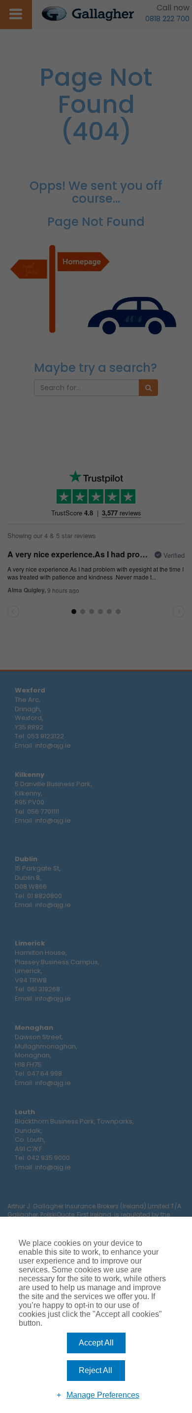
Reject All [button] (95, 1370)
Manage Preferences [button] (102, 1395)
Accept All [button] (96, 1343)
